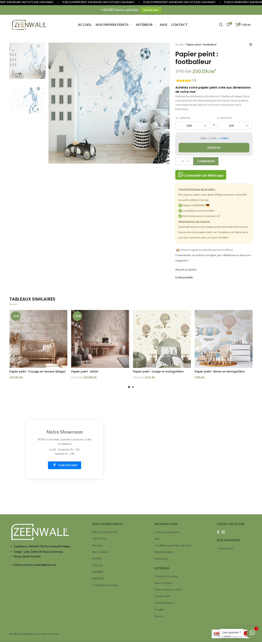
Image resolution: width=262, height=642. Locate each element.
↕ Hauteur (224, 117)
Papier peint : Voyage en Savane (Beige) (37, 371)
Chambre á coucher (166, 576)
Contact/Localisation (105, 585)
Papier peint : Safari (84, 371)
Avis (157, 538)
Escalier (159, 609)
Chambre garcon (164, 602)
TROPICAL (99, 538)
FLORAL (97, 558)
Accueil (179, 44)
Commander (206, 161)
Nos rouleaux (100, 551)
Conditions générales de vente (173, 545)
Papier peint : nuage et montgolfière (158, 371)
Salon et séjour (163, 582)
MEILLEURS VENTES (105, 532)
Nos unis (97, 545)
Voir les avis (150, 10)
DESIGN (97, 565)
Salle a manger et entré (168, 589)
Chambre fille (162, 596)
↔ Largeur (182, 117)
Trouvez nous (225, 548)
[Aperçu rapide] (64, 325)
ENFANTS (98, 578)
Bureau (159, 616)
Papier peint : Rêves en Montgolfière (220, 371)
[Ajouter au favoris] (64, 316)
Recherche (161, 558)
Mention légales (164, 551)
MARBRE (97, 571)
